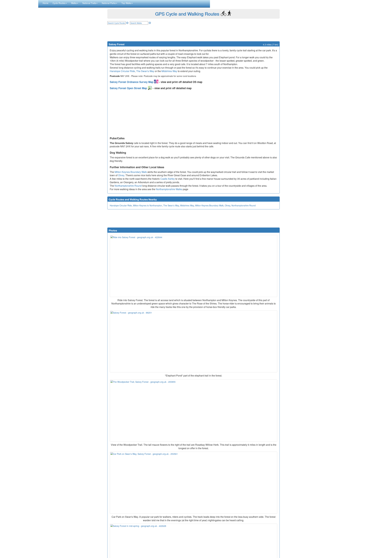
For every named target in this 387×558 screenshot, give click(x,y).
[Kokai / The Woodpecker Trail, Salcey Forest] (193, 410)
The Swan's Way (145, 71)
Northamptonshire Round (128, 185)
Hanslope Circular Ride (122, 71)
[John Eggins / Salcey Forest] (193, 341)
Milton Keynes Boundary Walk (131, 172)
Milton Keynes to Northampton (147, 205)
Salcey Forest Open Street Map (129, 88)
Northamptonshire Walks (169, 189)
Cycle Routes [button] (59, 3)
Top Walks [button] (126, 3)
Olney (121, 175)
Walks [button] (74, 3)
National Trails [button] (89, 3)
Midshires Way (169, 71)
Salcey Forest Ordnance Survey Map (132, 82)
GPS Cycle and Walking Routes (187, 13)
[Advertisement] (193, 33)
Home (45, 3)
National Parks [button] (109, 3)
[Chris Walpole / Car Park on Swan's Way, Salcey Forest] (193, 482)
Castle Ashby (167, 178)
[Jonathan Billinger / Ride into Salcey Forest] (193, 266)
